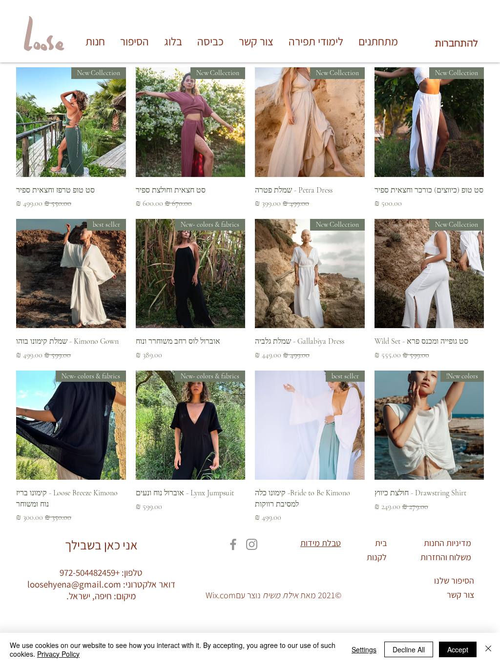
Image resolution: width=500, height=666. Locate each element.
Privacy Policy (58, 654)
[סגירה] (488, 649)
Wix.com (221, 595)
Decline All (409, 649)
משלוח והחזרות (445, 557)
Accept (457, 649)
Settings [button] (364, 649)
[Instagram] (251, 544)
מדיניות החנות (447, 542)
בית (381, 542)
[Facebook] (233, 544)
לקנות (377, 557)
